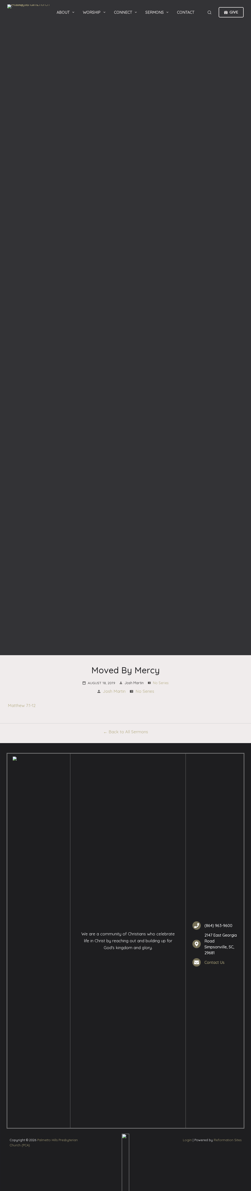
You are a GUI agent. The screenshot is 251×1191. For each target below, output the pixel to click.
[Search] (209, 12)
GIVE (233, 12)
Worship (91, 12)
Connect (123, 12)
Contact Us (214, 962)
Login (187, 1140)
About (63, 12)
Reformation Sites (227, 1140)
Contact (185, 12)
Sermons (154, 12)
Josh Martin (114, 691)
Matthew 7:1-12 (22, 705)
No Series (161, 683)
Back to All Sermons (128, 731)
